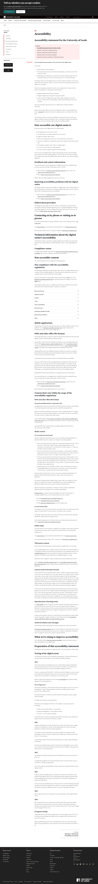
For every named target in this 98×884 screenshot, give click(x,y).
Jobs (8, 70)
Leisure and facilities (40, 304)
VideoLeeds (52, 865)
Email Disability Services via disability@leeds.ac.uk (51, 498)
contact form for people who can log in (46, 172)
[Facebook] (74, 864)
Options (20, 11)
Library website (40, 604)
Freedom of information (37, 881)
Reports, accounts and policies (32, 861)
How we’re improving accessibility (54, 640)
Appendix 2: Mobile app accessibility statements (47, 52)
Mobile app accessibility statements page (44, 279)
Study (9, 20)
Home (5, 20)
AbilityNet (41, 112)
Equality (28, 865)
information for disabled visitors (69, 230)
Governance (28, 859)
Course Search (6, 861)
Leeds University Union (54, 871)
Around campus (47, 20)
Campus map (8, 64)
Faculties (61, 17)
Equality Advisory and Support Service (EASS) (50, 211)
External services (39, 308)
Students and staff (39, 294)
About (62, 20)
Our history (28, 855)
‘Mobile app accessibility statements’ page (52, 328)
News (27, 869)
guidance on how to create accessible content (51, 344)
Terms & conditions (27, 881)
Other (36, 318)
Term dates (52, 855)
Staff (56, 17)
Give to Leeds (56, 20)
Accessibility (20, 881)
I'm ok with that (9, 11)
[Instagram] (84, 864)
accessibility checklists (72, 344)
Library (51, 859)
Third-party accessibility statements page (47, 562)
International (5, 859)
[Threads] (93, 864)
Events (27, 871)
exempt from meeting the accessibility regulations (49, 522)
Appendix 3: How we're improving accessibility (47, 54)
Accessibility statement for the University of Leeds (49, 48)
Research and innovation (20, 20)
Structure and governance (11, 41)
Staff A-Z (51, 867)
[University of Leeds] (86, 880)
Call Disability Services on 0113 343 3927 (50, 500)
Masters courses (6, 855)
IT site (36, 301)
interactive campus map (71, 227)
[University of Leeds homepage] (12, 17)
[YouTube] (80, 864)
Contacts (52, 869)
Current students (49, 17)
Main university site (39, 291)
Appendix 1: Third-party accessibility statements (47, 50)
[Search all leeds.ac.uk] (92, 17)
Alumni (67, 17)
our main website (62, 679)
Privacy (15, 881)
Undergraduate (6, 853)
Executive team (29, 867)
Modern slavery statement (48, 881)
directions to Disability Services (48, 503)
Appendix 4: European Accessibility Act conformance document (50, 57)
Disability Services (38, 493)
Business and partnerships (34, 20)
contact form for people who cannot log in (56, 170)
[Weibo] (87, 864)
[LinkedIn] (77, 864)
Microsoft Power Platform (41, 314)
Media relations (53, 863)
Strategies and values (30, 863)
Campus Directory (41, 227)
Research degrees (6, 857)
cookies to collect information (14, 6)
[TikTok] (90, 864)
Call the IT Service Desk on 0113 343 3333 (50, 174)
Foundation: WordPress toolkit (42, 311)
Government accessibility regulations (43, 629)
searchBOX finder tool (40, 553)
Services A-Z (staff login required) (57, 857)
